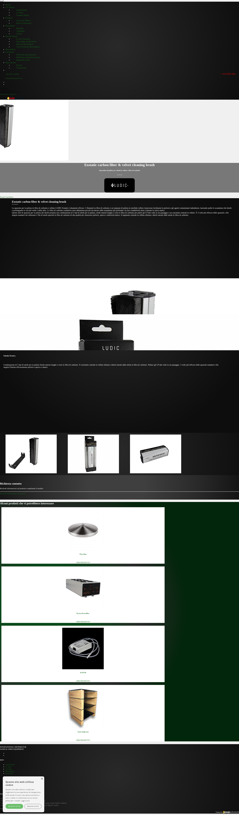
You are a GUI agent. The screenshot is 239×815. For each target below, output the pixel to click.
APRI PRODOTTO (83, 562)
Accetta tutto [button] (14, 806)
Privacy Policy (4, 94)
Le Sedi (8, 767)
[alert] (23, 794)
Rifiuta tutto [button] (33, 806)
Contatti (9, 769)
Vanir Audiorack (83, 732)
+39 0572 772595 (12, 74)
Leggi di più (25, 801)
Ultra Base (83, 554)
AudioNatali (10, 765)
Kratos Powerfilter (83, 613)
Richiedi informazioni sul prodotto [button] (13, 494)
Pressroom (9, 773)
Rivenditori (10, 771)
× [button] (42, 779)
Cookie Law (12, 94)
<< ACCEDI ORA (228, 74)
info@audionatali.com (14, 78)
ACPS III (83, 672)
